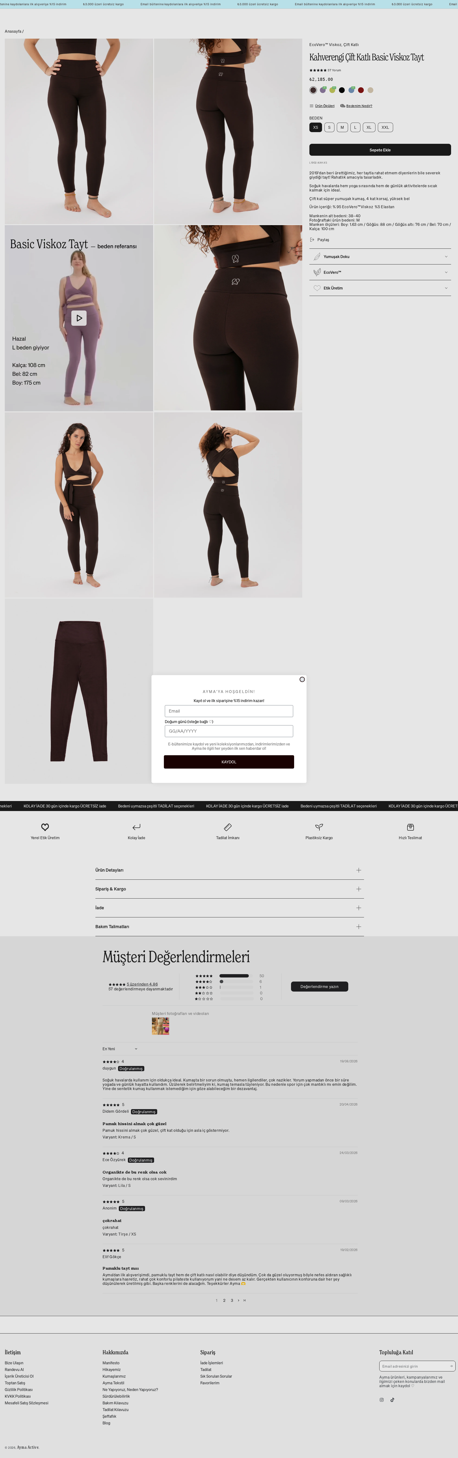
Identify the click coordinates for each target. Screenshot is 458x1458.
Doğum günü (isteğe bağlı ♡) (189, 722)
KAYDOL (229, 762)
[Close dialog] (302, 679)
